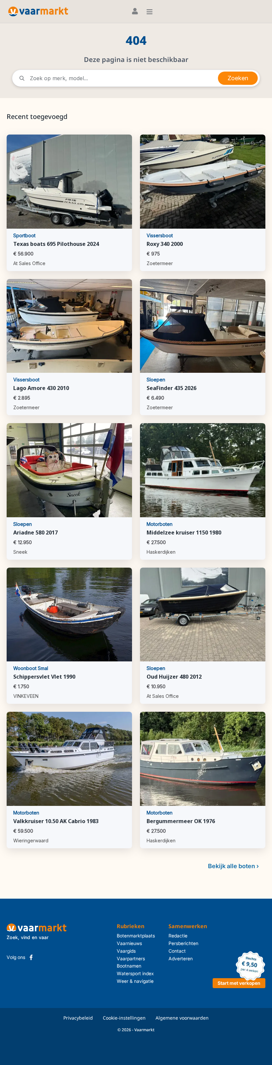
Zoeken (238, 78)
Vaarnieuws (129, 943)
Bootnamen (129, 966)
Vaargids (126, 951)
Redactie (178, 935)
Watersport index (135, 973)
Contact (177, 951)
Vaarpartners (131, 958)
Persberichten (183, 943)
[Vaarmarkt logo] (38, 11)
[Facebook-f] (31, 957)
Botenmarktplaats (136, 935)
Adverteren (181, 958)
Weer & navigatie (135, 981)
